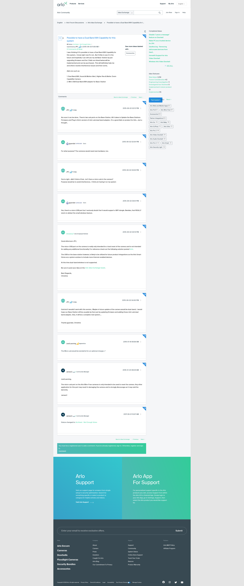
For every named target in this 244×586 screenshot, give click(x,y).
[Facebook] (163, 582)
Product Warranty (134, 565)
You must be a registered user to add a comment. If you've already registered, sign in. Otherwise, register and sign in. (101, 447)
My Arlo (171, 4)
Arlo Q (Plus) (154, 126)
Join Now (169, 12)
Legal (103, 582)
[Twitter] (176, 582)
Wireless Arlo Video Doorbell (159, 62)
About (95, 545)
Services (81, 4)
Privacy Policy (84, 582)
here (131, 249)
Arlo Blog (96, 561)
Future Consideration (157, 80)
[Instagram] (170, 582)
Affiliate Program (169, 548)
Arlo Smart (165, 143)
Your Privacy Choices (121, 582)
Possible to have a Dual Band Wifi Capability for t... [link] (125, 23)
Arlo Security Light (156, 147)
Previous (155, 99)
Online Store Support (135, 555)
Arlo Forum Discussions (75, 23)
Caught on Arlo (98, 558)
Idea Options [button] (145, 31)
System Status (133, 552)
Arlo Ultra (167, 126)
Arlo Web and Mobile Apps (159, 106)
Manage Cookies (136, 582)
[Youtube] (182, 582)
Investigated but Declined (159, 85)
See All (170, 66)
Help (184, 12)
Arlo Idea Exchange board (95, 268)
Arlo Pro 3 (153, 143)
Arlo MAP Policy (169, 545)
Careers (95, 548)
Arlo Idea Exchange (95, 23)
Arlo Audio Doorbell (156, 139)
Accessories (130, 53)
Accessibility (110, 582)
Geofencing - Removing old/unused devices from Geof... (158, 49)
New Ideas (153, 77)
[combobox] (148, 12)
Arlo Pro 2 (153, 130)
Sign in (177, 12)
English (60, 23)
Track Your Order (134, 558)
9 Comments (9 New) (74, 49)
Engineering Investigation (158, 82)
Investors (96, 555)
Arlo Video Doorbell (156, 135)
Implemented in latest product (160, 87)
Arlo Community (63, 13)
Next (168, 99)
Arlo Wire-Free (165, 110)
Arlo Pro (152, 110)
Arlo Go (152, 122)
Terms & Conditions (95, 582)
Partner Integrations (156, 118)
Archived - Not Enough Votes (82, 44)
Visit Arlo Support (82, 502)
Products (73, 4)
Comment (62, 451)
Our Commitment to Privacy (102, 565)
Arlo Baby (164, 122)
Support (163, 4)
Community (132, 548)
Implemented (154, 92)
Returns (130, 561)
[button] (60, 38)
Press (95, 552)
